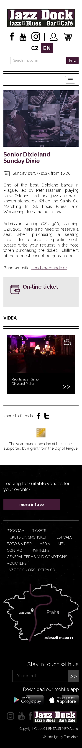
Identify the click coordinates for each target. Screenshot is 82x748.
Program (16, 531)
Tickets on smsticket (27, 537)
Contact (15, 550)
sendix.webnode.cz (49, 267)
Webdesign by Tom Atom (61, 737)
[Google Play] (28, 699)
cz (34, 48)
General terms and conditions (37, 557)
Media (44, 544)
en (47, 48)
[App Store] (63, 699)
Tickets (39, 531)
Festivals (63, 537)
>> (73, 676)
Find (72, 60)
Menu (63, 544)
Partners (40, 550)
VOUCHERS (16, 563)
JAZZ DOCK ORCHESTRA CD (31, 570)
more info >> (31, 504)
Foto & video (19, 544)
